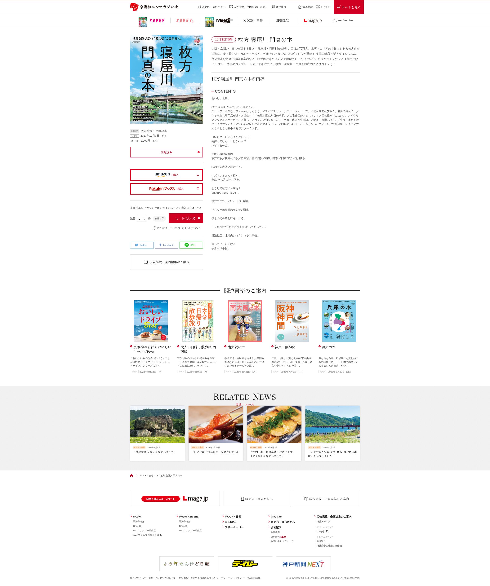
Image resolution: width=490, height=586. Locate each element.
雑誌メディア (323, 521)
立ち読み (166, 152)
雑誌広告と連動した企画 (329, 545)
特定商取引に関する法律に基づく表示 (198, 578)
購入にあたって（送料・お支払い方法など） (180, 228)
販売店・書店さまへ (283, 521)
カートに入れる (186, 218)
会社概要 (275, 532)
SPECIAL (230, 521)
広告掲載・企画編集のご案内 (334, 516)
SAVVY (137, 516)
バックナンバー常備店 (144, 530)
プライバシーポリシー (232, 578)
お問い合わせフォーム (282, 541)
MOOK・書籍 (147, 475)
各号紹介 (137, 526)
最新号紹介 (138, 521)
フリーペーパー (234, 527)
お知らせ (276, 516)
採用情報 (278, 536)
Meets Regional (189, 516)
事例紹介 (321, 541)
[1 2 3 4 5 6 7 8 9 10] (142, 219)
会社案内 (276, 527)
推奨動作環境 (254, 578)
